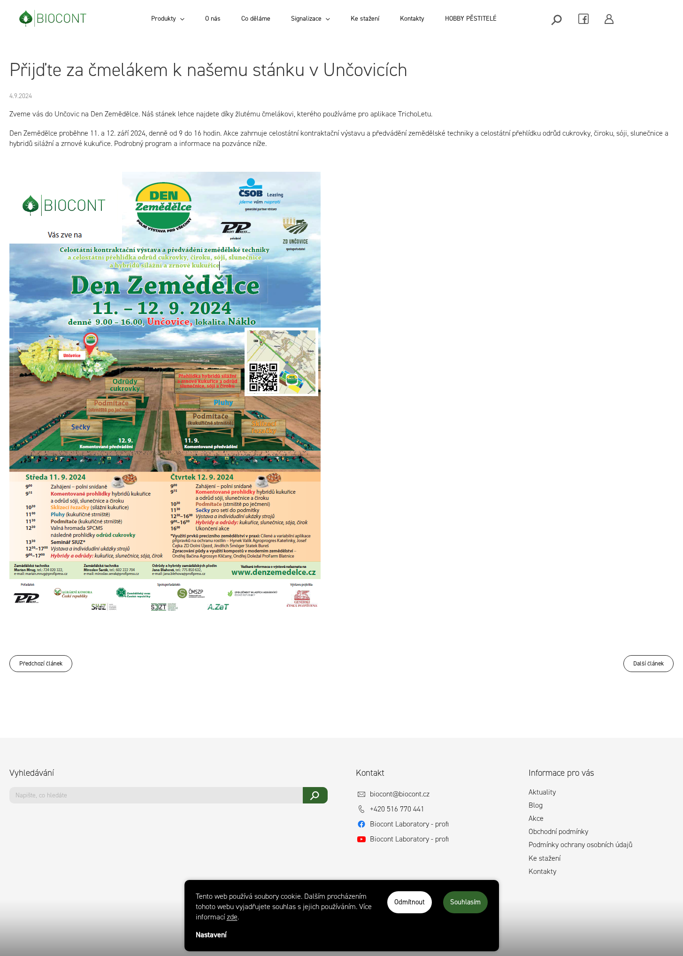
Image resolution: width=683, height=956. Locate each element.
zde (232, 917)
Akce (536, 818)
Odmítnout (409, 902)
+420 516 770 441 (397, 809)
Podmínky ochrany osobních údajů (580, 844)
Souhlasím (465, 902)
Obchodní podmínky (558, 831)
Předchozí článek (40, 663)
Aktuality (542, 792)
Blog (536, 805)
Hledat (315, 795)
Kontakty (542, 871)
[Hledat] (557, 19)
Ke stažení (544, 858)
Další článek (648, 663)
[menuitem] (168, 18)
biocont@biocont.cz (400, 794)
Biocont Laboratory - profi (409, 824)
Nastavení (211, 935)
